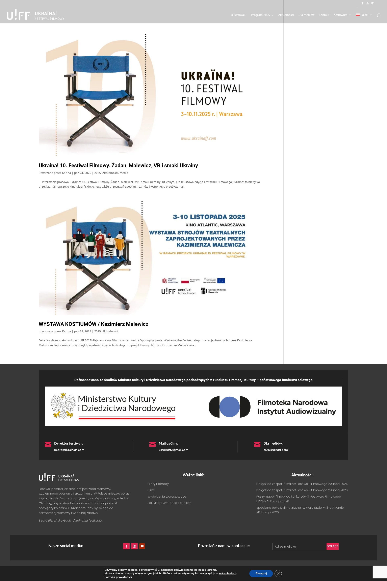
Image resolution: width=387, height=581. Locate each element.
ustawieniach (227, 573)
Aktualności (286, 15)
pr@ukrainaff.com (275, 450)
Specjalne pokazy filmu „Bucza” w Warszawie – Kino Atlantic (300, 507)
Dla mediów (306, 15)
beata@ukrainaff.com (69, 450)
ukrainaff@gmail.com (173, 450)
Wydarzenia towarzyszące (167, 496)
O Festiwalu (239, 15)
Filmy (151, 490)
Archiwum (340, 15)
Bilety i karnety (158, 484)
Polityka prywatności (118, 577)
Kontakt (324, 15)
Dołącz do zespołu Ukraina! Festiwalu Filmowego (291, 484)
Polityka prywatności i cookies (169, 503)
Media (124, 173)
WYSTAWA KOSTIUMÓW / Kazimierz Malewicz (93, 324)
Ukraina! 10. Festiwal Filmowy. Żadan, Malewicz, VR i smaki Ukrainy (118, 165)
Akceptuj (261, 573)
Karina (66, 173)
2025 (97, 173)
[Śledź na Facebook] (126, 546)
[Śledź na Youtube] (142, 546)
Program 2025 (260, 15)
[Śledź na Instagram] (134, 546)
